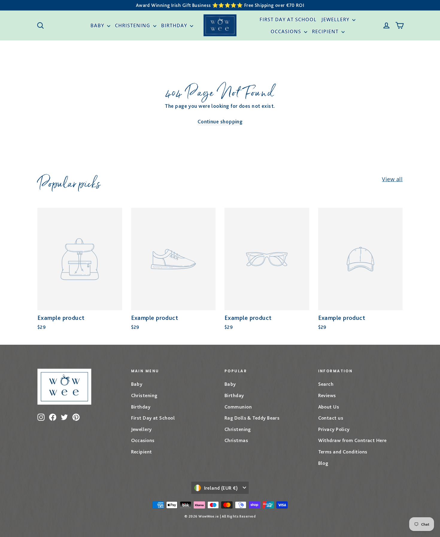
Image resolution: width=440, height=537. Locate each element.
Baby (98, 25)
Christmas (236, 440)
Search (326, 384)
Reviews (327, 395)
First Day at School (288, 19)
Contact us (330, 418)
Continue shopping (220, 121)
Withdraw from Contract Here (352, 440)
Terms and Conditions (342, 452)
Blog (323, 463)
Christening (133, 25)
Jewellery (336, 19)
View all (392, 179)
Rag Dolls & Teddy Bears (251, 418)
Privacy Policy (334, 429)
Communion (238, 407)
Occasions (287, 31)
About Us (328, 407)
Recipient (326, 31)
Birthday (175, 25)
